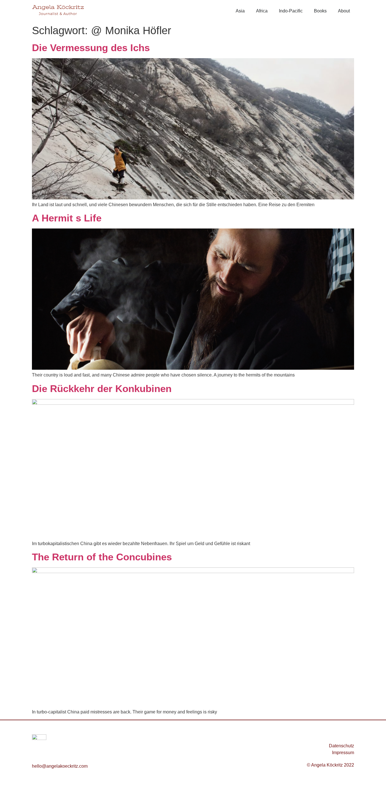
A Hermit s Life (66, 217)
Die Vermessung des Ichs (91, 47)
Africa (262, 10)
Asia (240, 10)
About (344, 10)
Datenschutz (341, 745)
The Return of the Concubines (102, 556)
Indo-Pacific (291, 10)
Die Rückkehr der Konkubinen (102, 388)
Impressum (343, 752)
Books (320, 10)
